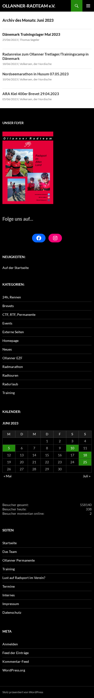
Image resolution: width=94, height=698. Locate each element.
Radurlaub (10, 384)
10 (72, 448)
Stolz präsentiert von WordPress (22, 692)
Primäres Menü (88, 6)
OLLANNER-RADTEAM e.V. (28, 5)
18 (85, 455)
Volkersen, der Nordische (36, 64)
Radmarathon (12, 367)
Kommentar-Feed (15, 661)
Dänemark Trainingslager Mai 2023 (31, 34)
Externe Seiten (13, 332)
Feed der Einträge (15, 653)
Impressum (10, 604)
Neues (7, 349)
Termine (8, 586)
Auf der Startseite (15, 268)
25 (85, 462)
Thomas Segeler (30, 40)
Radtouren (10, 375)
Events (7, 323)
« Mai (8, 476)
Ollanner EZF (12, 358)
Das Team (9, 552)
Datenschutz (11, 612)
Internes (8, 595)
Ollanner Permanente (18, 560)
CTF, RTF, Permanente (18, 314)
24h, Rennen (11, 297)
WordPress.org (13, 670)
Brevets (8, 306)
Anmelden (10, 644)
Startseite (9, 543)
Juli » (86, 476)
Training (8, 393)
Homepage (10, 340)
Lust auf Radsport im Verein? (23, 578)
